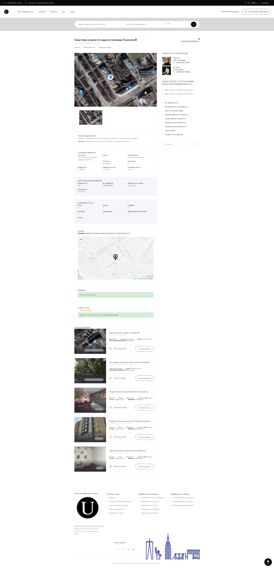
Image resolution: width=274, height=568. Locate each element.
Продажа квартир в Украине (183, 505)
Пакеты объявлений (116, 509)
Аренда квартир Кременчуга (175, 119)
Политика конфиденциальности (120, 501)
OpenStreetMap (142, 278)
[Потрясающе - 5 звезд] (91, 310)
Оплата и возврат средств (118, 505)
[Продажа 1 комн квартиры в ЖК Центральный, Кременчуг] (115, 430)
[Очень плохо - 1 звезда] (81, 310)
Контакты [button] (53, 12)
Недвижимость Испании (149, 513)
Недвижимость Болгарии (150, 501)
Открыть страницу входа (110, 315)
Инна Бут (176, 58)
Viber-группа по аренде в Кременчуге (178, 90)
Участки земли (170, 130)
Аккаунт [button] (73, 12)
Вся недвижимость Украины (183, 498)
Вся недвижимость (171, 103)
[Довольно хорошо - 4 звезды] (88, 310)
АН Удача (176, 67)
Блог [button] (63, 12)
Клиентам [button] (41, 12)
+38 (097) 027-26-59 (183, 72)
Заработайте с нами (116, 513)
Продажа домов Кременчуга (175, 123)
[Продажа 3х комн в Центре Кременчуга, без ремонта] (115, 401)
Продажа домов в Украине (183, 501)
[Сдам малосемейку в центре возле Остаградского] (115, 459)
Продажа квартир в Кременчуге (176, 115)
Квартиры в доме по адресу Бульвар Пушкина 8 (105, 40)
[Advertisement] (181, 166)
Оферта (112, 498)
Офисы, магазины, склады (174, 111)
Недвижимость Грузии (149, 505)
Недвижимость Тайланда (150, 509)
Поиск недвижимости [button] (25, 12)
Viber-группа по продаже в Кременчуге (179, 94)
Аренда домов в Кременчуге (175, 126)
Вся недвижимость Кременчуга (176, 107)
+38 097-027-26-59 (182, 62)
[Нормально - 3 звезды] (86, 310)
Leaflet (134, 278)
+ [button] (81, 239)
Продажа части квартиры (174, 134)
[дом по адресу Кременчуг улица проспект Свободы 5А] (115, 371)
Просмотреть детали (144, 349)
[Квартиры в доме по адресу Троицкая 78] (115, 342)
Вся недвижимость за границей (152, 498)
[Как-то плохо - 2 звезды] (84, 310)
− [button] (81, 242)
